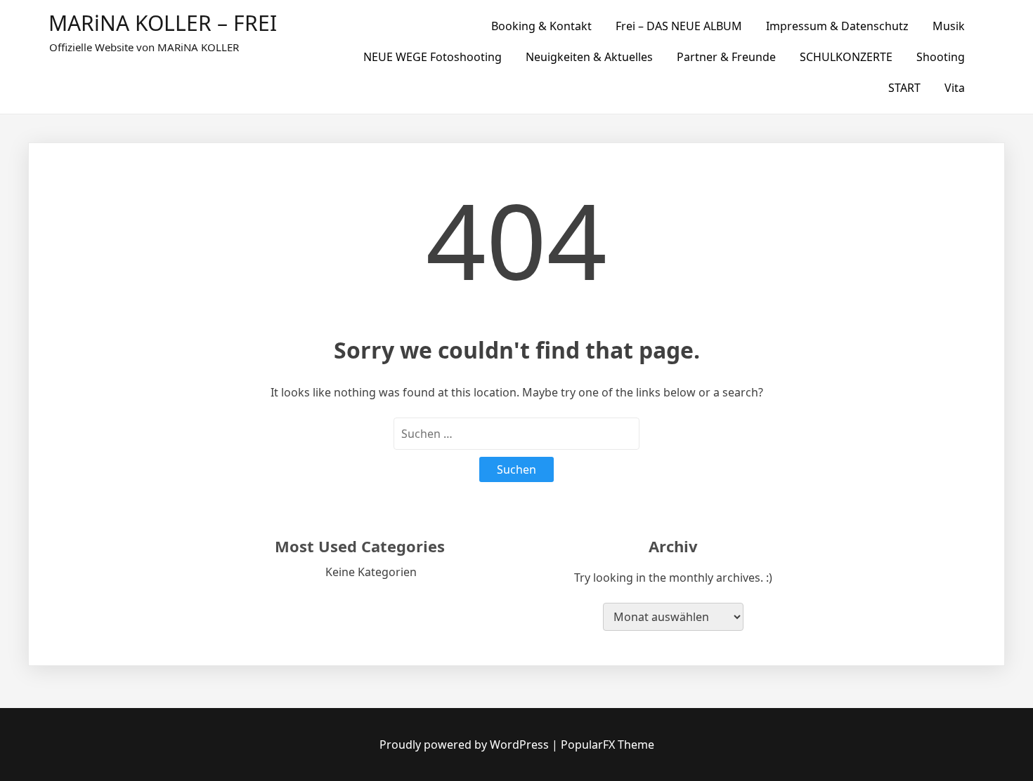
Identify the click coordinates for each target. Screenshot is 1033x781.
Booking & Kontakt (541, 26)
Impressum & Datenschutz (837, 26)
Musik (949, 26)
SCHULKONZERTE (846, 57)
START (904, 87)
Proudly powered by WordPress (465, 744)
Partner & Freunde (726, 57)
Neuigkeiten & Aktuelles (589, 57)
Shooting (940, 57)
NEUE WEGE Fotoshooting (432, 57)
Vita (954, 87)
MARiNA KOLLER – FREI (162, 22)
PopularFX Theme (607, 744)
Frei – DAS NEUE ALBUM (679, 26)
